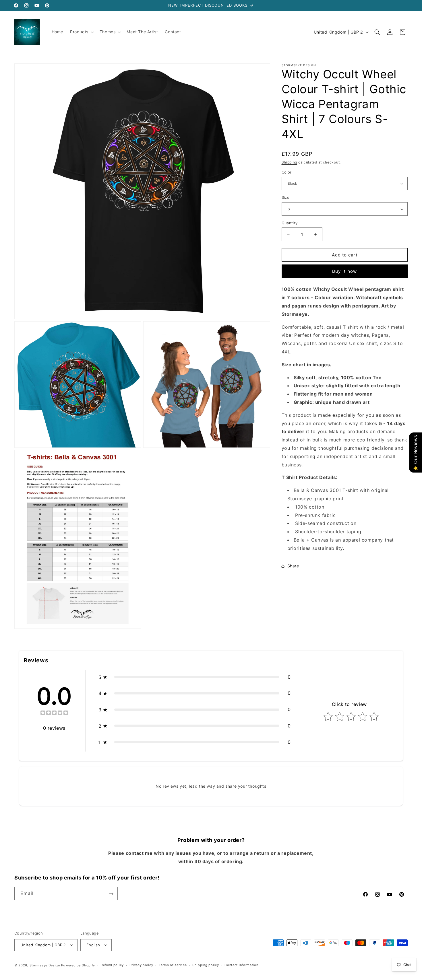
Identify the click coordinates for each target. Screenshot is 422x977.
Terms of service (173, 965)
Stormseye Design (45, 965)
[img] (54, 714)
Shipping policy (205, 965)
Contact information (241, 965)
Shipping (289, 162)
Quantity (290, 223)
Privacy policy (141, 965)
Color (287, 172)
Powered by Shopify (78, 965)
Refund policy (112, 965)
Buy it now (344, 271)
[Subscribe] (111, 893)
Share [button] (293, 565)
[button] (81, 32)
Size (286, 197)
